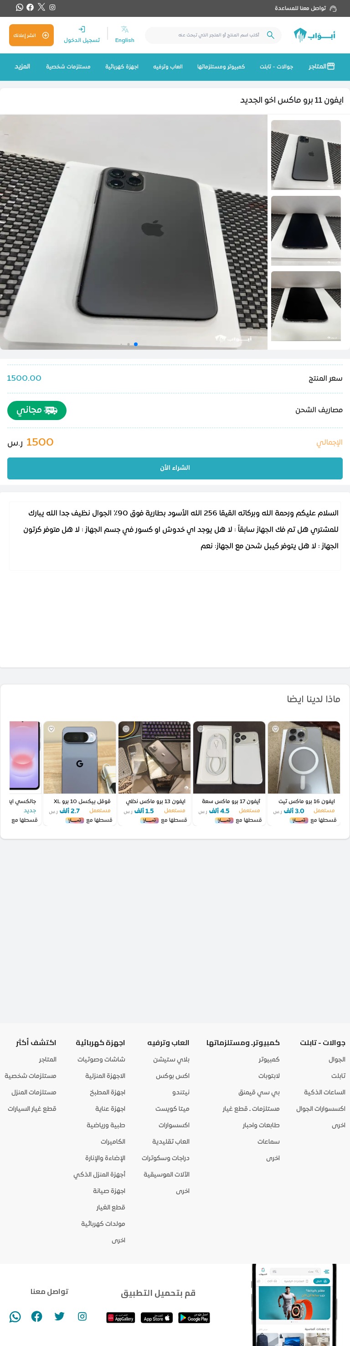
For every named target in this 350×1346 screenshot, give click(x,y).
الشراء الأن (175, 468)
